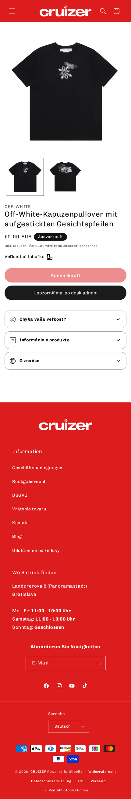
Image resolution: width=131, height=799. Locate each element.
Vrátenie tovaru (29, 509)
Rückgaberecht (29, 481)
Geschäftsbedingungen (37, 467)
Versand (37, 245)
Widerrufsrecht (102, 772)
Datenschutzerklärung (51, 781)
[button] (12, 11)
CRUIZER (38, 772)
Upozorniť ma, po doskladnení (65, 293)
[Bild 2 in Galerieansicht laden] (65, 177)
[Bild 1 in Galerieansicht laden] (25, 177)
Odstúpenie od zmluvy (36, 550)
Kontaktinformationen (68, 790)
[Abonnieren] (98, 663)
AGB (81, 781)
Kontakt (20, 522)
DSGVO (20, 495)
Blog (17, 536)
